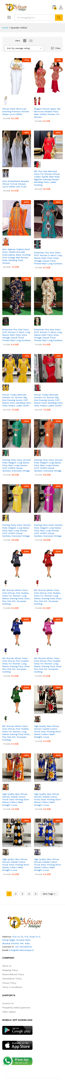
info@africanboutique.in (21, 950)
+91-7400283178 (23, 947)
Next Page (48, 894)
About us (6, 966)
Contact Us (8, 1003)
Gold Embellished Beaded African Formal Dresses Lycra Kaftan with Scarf (15, 184)
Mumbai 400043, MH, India (16, 943)
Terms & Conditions (12, 987)
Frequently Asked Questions (16, 1007)
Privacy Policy (9, 983)
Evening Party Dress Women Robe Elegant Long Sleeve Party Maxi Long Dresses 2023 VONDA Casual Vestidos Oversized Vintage (16, 465)
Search (59, 17)
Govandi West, (23, 940)
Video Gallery (9, 1012)
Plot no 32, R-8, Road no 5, (26, 936)
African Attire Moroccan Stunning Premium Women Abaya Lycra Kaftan (15, 111)
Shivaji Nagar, (9, 940)
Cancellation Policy (12, 978)
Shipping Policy (10, 970)
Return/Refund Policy (13, 974)
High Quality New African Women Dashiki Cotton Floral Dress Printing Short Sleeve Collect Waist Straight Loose (47, 731)
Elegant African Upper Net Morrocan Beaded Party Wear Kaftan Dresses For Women (47, 113)
